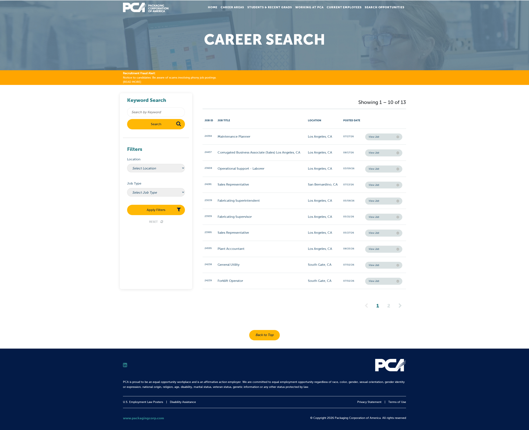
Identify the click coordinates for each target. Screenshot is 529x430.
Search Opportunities (384, 7)
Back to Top (264, 335)
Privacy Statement (369, 402)
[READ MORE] (132, 81)
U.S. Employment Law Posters (143, 402)
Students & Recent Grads (269, 7)
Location (134, 159)
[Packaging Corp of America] (145, 7)
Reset (153, 221)
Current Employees (344, 7)
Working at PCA (309, 7)
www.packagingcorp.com (143, 418)
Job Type (134, 183)
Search (156, 124)
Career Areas (232, 7)
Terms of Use (397, 402)
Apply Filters (156, 210)
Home (213, 7)
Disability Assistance (183, 402)
